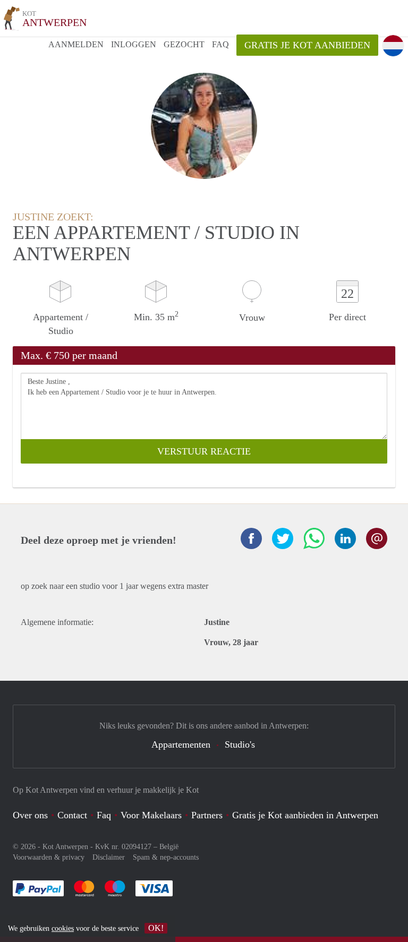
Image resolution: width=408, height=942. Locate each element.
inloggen (133, 44)
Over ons (30, 815)
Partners (207, 815)
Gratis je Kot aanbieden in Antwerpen (305, 815)
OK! (156, 927)
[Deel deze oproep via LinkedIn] (345, 538)
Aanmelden (76, 44)
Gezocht (184, 44)
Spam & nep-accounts (166, 857)
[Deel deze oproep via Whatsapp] (314, 538)
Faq (104, 815)
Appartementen (180, 744)
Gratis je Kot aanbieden (307, 45)
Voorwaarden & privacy (48, 857)
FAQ (220, 44)
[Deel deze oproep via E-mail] (376, 538)
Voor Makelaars (151, 815)
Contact (72, 815)
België (168, 847)
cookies (63, 928)
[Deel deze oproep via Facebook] (251, 538)
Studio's (240, 744)
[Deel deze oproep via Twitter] (282, 538)
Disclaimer (108, 857)
